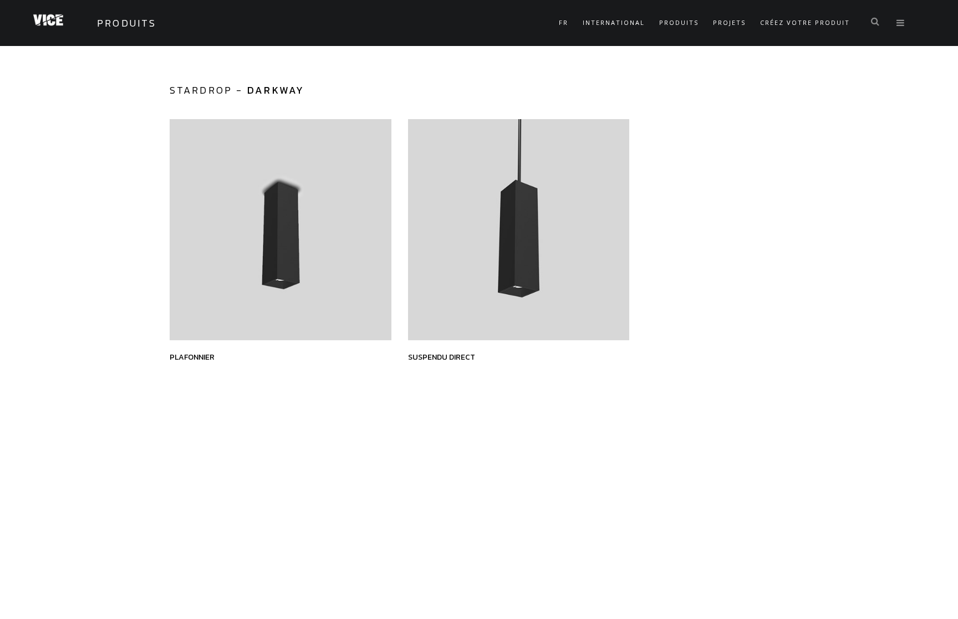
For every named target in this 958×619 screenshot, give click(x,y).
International (614, 22)
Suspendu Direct (441, 357)
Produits (679, 22)
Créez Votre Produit (805, 22)
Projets (729, 22)
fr (563, 22)
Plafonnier (192, 357)
